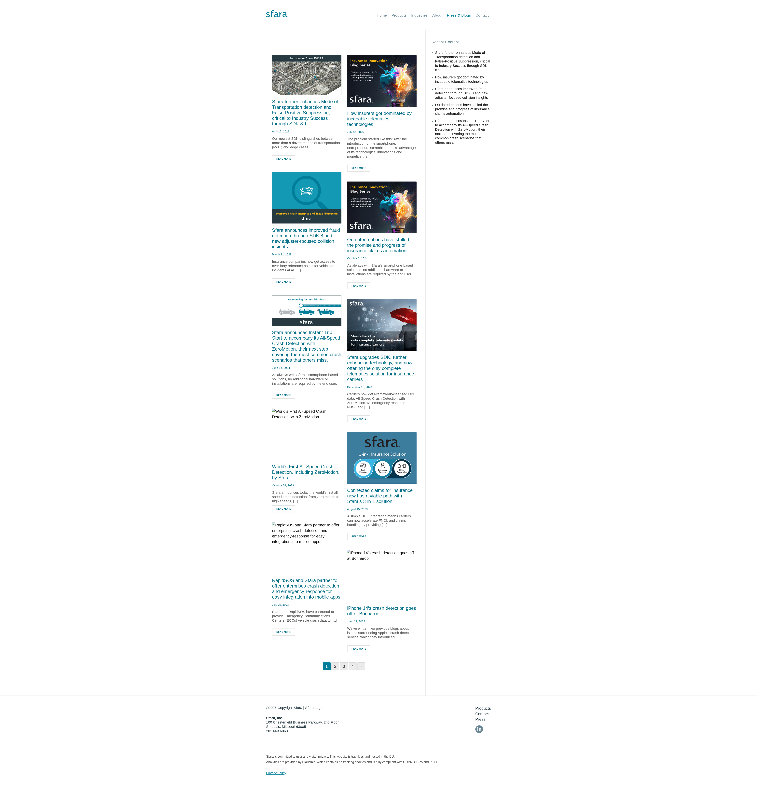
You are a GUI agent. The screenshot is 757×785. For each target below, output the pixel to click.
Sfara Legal (314, 708)
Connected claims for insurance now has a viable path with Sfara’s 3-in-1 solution (380, 496)
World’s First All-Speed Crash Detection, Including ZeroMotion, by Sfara (305, 472)
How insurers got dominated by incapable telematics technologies (379, 119)
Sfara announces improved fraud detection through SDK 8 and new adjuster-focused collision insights (306, 238)
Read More (283, 158)
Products (483, 708)
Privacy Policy (276, 773)
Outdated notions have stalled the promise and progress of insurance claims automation (378, 245)
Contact (482, 714)
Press (480, 719)
